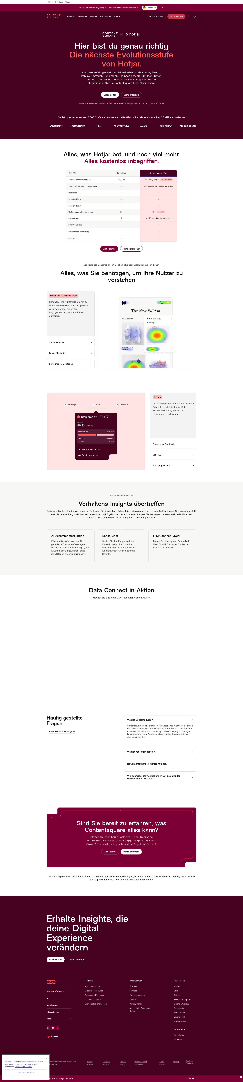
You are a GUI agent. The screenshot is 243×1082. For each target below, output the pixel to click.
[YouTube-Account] (53, 1028)
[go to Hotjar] (68, 2)
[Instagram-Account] (57, 1028)
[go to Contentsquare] (51, 2)
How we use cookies (23, 1067)
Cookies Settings (189, 1062)
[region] (25, 1067)
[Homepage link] (51, 982)
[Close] (46, 1058)
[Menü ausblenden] (241, 1077)
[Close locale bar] (162, 7)
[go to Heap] (60, 2)
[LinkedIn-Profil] (48, 1028)
